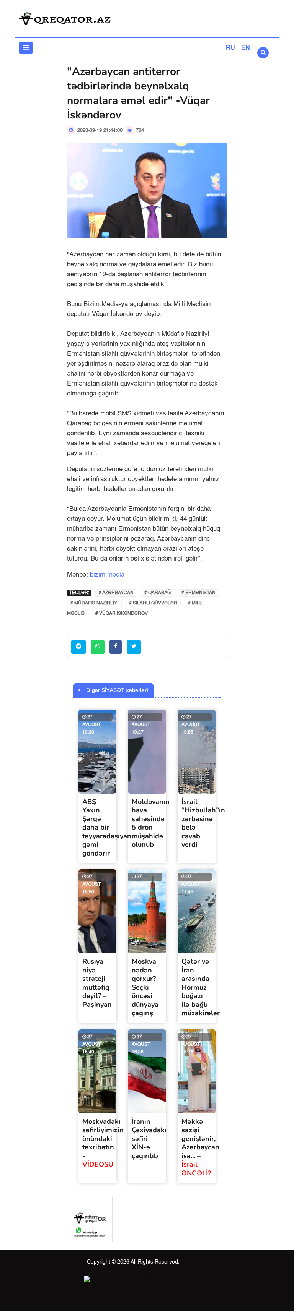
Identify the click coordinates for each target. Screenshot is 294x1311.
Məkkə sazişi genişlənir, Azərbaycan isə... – (200, 1147)
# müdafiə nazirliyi (94, 603)
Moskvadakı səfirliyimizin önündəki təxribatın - (103, 1143)
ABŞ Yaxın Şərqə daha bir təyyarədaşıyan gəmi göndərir (106, 827)
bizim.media (107, 575)
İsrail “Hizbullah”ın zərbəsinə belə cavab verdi (203, 823)
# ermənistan (198, 593)
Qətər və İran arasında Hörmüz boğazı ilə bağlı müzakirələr (200, 987)
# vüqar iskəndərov (121, 613)
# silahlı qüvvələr (153, 603)
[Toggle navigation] (26, 48)
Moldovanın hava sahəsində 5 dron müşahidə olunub (151, 823)
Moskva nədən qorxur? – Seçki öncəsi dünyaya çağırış (146, 987)
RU (230, 48)
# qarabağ (157, 593)
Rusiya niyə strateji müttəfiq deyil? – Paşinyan (97, 983)
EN (245, 48)
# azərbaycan (116, 593)
